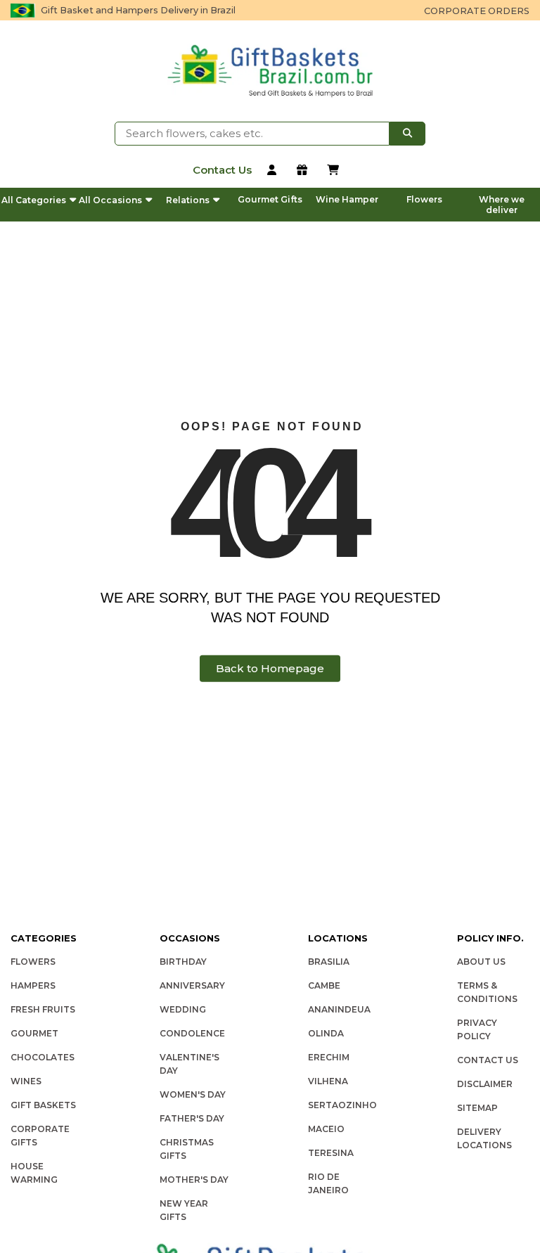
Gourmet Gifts (270, 199)
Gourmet (34, 1033)
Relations (188, 200)
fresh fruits (43, 1009)
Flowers (424, 199)
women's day (193, 1094)
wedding (183, 1009)
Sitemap (477, 1108)
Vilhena (328, 1081)
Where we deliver (502, 204)
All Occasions (110, 200)
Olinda (326, 1033)
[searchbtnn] (407, 134)
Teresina (331, 1153)
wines (26, 1081)
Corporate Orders (476, 11)
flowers (33, 961)
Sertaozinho (342, 1105)
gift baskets (43, 1105)
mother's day (194, 1179)
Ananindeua (339, 1009)
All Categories (33, 200)
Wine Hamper (347, 199)
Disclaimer (485, 1084)
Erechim (328, 1057)
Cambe (324, 985)
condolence (192, 1033)
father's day (192, 1118)
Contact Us (487, 1060)
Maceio (326, 1129)
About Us (481, 961)
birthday (183, 961)
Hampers (33, 985)
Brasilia (328, 961)
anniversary (192, 985)
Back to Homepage (270, 668)
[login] (274, 171)
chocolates (43, 1057)
